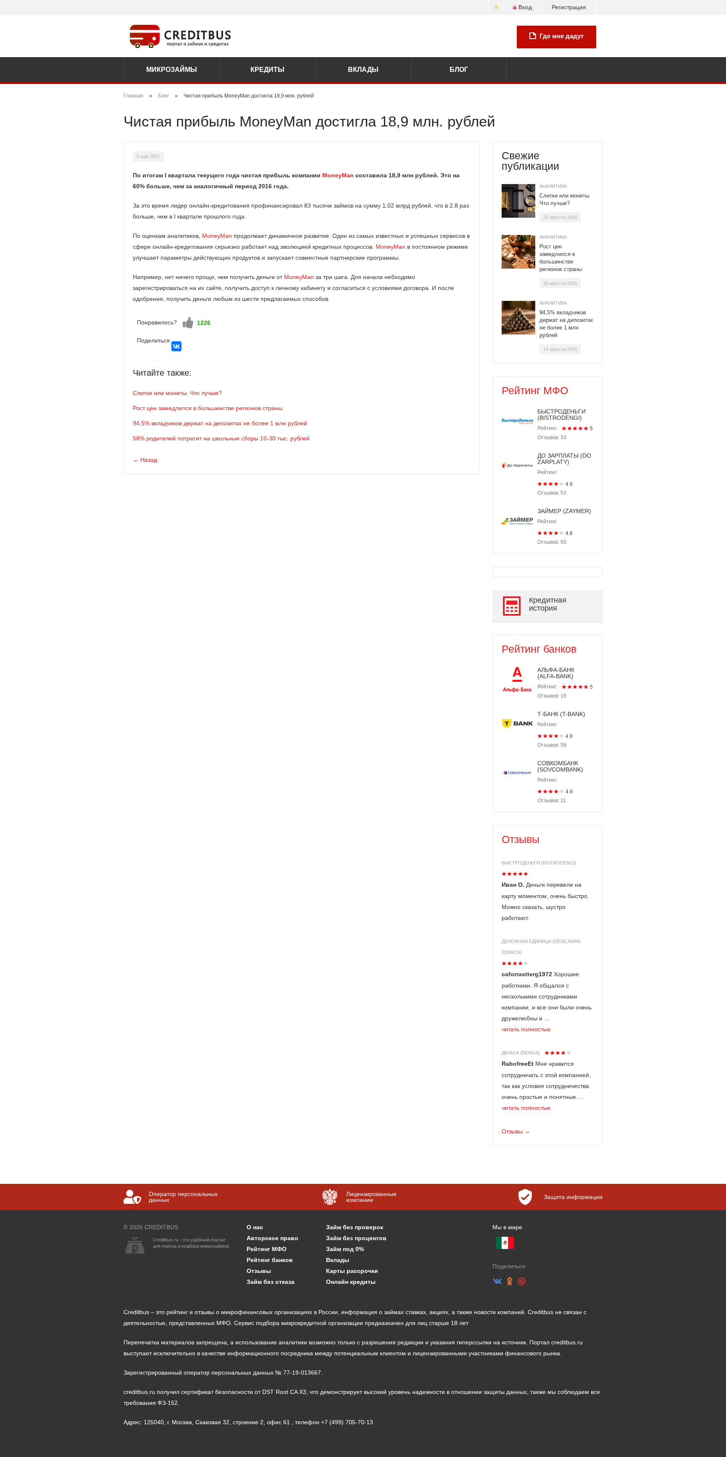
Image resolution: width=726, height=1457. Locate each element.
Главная (133, 96)
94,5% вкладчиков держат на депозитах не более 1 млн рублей (220, 423)
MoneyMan (338, 175)
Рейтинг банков (539, 649)
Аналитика (553, 186)
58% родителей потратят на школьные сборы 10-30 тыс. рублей (221, 438)
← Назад (145, 459)
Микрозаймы (171, 69)
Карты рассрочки (352, 1270)
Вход (525, 7)
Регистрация (569, 7)
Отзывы (520, 839)
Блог (459, 69)
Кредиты (267, 69)
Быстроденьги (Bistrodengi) (539, 862)
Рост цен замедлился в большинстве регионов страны (207, 408)
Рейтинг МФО (535, 390)
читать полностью (526, 1029)
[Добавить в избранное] (496, 7)
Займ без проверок (354, 1227)
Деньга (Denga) (521, 1052)
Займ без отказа (271, 1281)
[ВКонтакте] (176, 346)
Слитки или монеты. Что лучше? (177, 393)
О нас (255, 1227)
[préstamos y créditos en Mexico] (505, 1243)
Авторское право (272, 1238)
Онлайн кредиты (351, 1281)
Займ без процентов (356, 1238)
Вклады (363, 69)
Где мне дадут (561, 36)
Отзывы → (516, 1131)
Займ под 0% (345, 1249)
